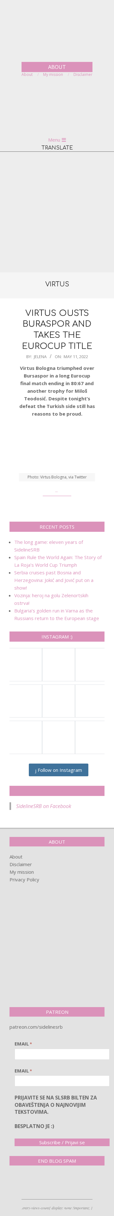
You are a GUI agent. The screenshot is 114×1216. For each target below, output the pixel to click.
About (16, 856)
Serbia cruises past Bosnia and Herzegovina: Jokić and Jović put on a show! (53, 580)
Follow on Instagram (59, 770)
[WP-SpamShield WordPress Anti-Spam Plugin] (32, 1183)
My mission (22, 872)
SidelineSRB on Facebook (57, 791)
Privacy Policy (24, 879)
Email (23, 1043)
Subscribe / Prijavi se (62, 1142)
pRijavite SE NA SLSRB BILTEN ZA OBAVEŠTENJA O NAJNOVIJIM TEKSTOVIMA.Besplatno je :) (56, 1112)
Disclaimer (21, 864)
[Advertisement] (57, 212)
